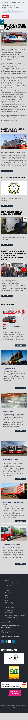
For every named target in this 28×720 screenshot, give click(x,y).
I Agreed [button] (5, 16)
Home (7, 580)
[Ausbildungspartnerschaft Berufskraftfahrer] (14, 658)
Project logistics (9, 608)
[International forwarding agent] (14, 315)
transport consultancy (11, 545)
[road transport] (14, 448)
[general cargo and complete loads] (14, 491)
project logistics (9, 369)
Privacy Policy (9, 603)
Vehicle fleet (8, 588)
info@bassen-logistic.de (12, 636)
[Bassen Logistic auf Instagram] (9, 641)
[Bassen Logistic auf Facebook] (2, 641)
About (7, 600)
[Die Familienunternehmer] (14, 693)
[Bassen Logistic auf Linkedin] (13, 641)
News (6, 595)
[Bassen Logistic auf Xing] (6, 641)
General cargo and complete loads (15, 615)
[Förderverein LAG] (14, 685)
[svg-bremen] (14, 672)
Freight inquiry (9, 593)
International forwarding (12, 583)
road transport (10, 459)
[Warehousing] (14, 400)
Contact (7, 598)
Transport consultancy (11, 617)
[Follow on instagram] (2, 27)
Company (8, 585)
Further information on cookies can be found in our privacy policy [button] (13, 11)
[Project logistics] (14, 357)
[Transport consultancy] (14, 533)
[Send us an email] (2, 31)
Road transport (9, 610)
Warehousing (8, 411)
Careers (7, 590)
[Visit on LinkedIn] (2, 19)
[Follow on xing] (2, 23)
